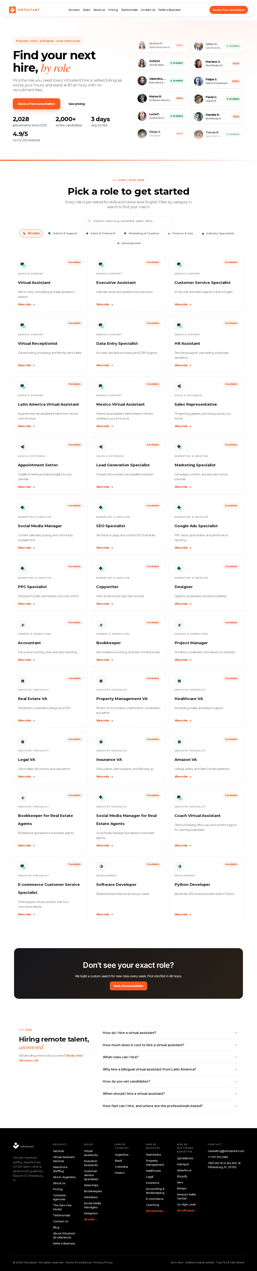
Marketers (91, 1197)
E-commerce (154, 1199)
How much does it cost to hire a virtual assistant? (143, 1045)
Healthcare (153, 1171)
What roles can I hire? (121, 1057)
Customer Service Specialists (91, 1175)
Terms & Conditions (78, 1262)
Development (131, 243)
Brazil (118, 1161)
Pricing (112, 10)
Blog (56, 1227)
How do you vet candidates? (126, 1081)
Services (74, 10)
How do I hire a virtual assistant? (129, 1033)
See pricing (76, 104)
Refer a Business (169, 10)
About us (99, 10)
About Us (59, 1183)
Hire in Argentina (64, 1177)
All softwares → (187, 1210)
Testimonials (129, 10)
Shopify (182, 1176)
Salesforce (184, 1170)
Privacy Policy (103, 1262)
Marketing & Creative (144, 233)
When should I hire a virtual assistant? (134, 1094)
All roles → (91, 1219)
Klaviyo (181, 1188)
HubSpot (183, 1164)
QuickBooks (185, 1158)
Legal (149, 1177)
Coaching (152, 1205)
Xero (180, 1182)
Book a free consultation (228, 9)
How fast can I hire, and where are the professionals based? (153, 1106)
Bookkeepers (93, 1191)
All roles (34, 233)
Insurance (152, 1183)
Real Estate (153, 1154)
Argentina (121, 1154)
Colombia (121, 1167)
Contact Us (148, 10)
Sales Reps (91, 1185)
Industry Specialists (220, 233)
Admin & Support (65, 233)
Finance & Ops (182, 233)
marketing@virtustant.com (226, 1151)
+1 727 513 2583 (218, 1157)
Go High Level (186, 1204)
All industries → (156, 1211)
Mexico (119, 1173)
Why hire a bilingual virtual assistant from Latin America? (149, 1069)
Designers (91, 1213)
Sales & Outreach (103, 233)
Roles (86, 10)
